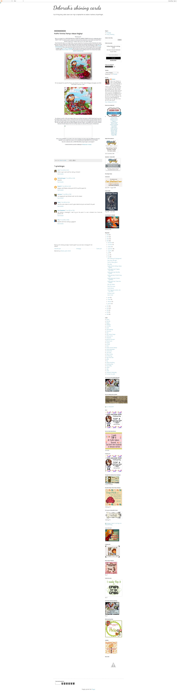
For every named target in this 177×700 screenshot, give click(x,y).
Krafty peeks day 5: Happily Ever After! (113, 270)
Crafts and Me (109, 336)
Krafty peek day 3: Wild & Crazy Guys (115, 276)
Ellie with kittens (111, 284)
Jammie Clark (114, 123)
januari (109, 303)
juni (109, 255)
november (110, 245)
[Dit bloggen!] (71, 160)
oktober (109, 247)
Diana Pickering (114, 122)
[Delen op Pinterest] (75, 160)
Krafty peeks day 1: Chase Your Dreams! (114, 282)
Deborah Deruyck (114, 120)
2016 (108, 239)
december (110, 242)
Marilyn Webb (114, 131)
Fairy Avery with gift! (112, 260)
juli (108, 253)
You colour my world (110, 374)
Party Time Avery (111, 286)
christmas (108, 326)
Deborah (113, 79)
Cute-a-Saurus (111, 288)
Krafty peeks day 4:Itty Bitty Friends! (114, 273)
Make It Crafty (109, 354)
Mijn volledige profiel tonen (111, 102)
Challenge (108, 324)
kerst (107, 346)
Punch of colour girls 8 (112, 262)
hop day (108, 342)
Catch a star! (110, 295)
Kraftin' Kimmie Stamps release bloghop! (115, 266)
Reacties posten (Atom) (66, 251)
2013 (108, 308)
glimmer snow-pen (110, 339)
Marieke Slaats (114, 130)
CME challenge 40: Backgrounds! (114, 258)
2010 (108, 314)
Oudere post (99, 248)
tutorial (107, 367)
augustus (110, 251)
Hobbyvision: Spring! (86, 144)
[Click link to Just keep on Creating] (113, 671)
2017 (108, 237)
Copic (107, 333)
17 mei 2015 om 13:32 (66, 194)
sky (107, 361)
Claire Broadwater (61, 210)
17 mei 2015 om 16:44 (65, 202)
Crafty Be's (108, 338)
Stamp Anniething (110, 362)
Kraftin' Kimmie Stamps (111, 347)
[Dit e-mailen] (69, 160)
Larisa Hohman (114, 129)
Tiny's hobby (109, 366)
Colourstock (108, 331)
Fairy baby (110, 264)
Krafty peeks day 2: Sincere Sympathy (114, 279)
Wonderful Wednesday (111, 372)
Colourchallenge (109, 329)
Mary (59, 220)
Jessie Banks (114, 126)
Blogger (93, 689)
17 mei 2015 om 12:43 (66, 186)
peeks (107, 359)
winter (107, 371)
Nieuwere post (58, 248)
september (110, 249)
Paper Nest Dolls (109, 357)
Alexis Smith (114, 117)
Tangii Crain (114, 135)
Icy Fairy (108, 344)
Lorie (59, 170)
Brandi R (59, 186)
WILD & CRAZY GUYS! (67, 49)
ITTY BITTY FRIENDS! (68, 48)
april (109, 297)
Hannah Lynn (109, 341)
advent (107, 319)
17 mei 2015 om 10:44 (64, 170)
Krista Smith (109, 351)
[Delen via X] (72, 160)
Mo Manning (109, 356)
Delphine (114, 121)
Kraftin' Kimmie (114, 128)
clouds (107, 328)
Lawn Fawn (108, 352)
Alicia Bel (108, 321)
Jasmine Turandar (114, 124)
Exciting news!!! (111, 293)
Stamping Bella (109, 364)
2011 (108, 312)
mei (109, 257)
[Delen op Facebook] (73, 160)
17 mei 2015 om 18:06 (64, 220)
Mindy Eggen (114, 134)
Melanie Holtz (114, 133)
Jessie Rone (114, 127)
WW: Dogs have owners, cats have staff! (114, 290)
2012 (108, 310)
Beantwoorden (61, 174)
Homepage (78, 248)
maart (109, 299)
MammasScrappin (61, 178)
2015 (108, 241)
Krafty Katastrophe (110, 349)
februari (110, 301)
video (107, 369)
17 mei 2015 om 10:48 (70, 178)
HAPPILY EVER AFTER (78, 51)
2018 (108, 235)
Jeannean (60, 194)
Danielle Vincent (114, 119)
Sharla (59, 202)
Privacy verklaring (110, 34)
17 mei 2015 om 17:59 (69, 210)
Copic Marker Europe (110, 334)
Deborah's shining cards (77, 7)
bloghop (108, 323)
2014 (108, 306)
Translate (115, 74)
